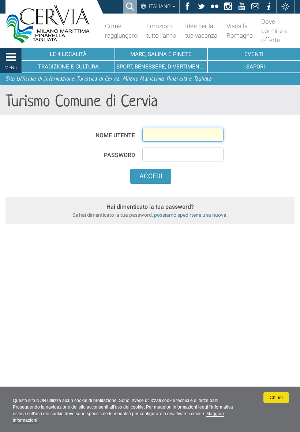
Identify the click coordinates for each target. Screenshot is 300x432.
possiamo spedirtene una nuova (190, 215)
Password (119, 155)
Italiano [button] (160, 6)
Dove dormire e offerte (274, 31)
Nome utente (115, 135)
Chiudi (276, 397)
